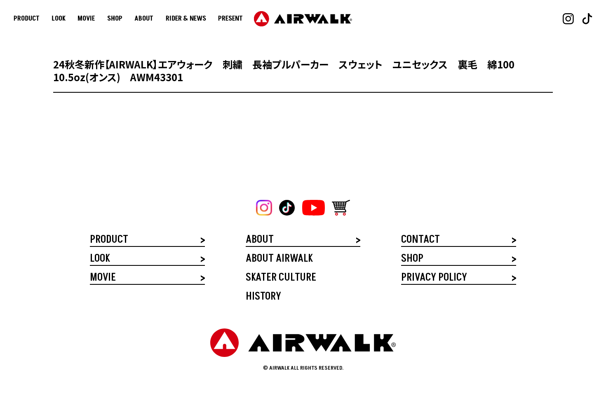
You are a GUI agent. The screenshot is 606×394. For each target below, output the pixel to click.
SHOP (114, 18)
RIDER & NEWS (186, 18)
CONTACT (420, 240)
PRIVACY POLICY (434, 278)
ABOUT (143, 18)
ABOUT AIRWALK (279, 259)
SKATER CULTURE (281, 278)
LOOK (59, 18)
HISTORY (263, 297)
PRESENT (230, 18)
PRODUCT (27, 18)
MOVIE (86, 18)
